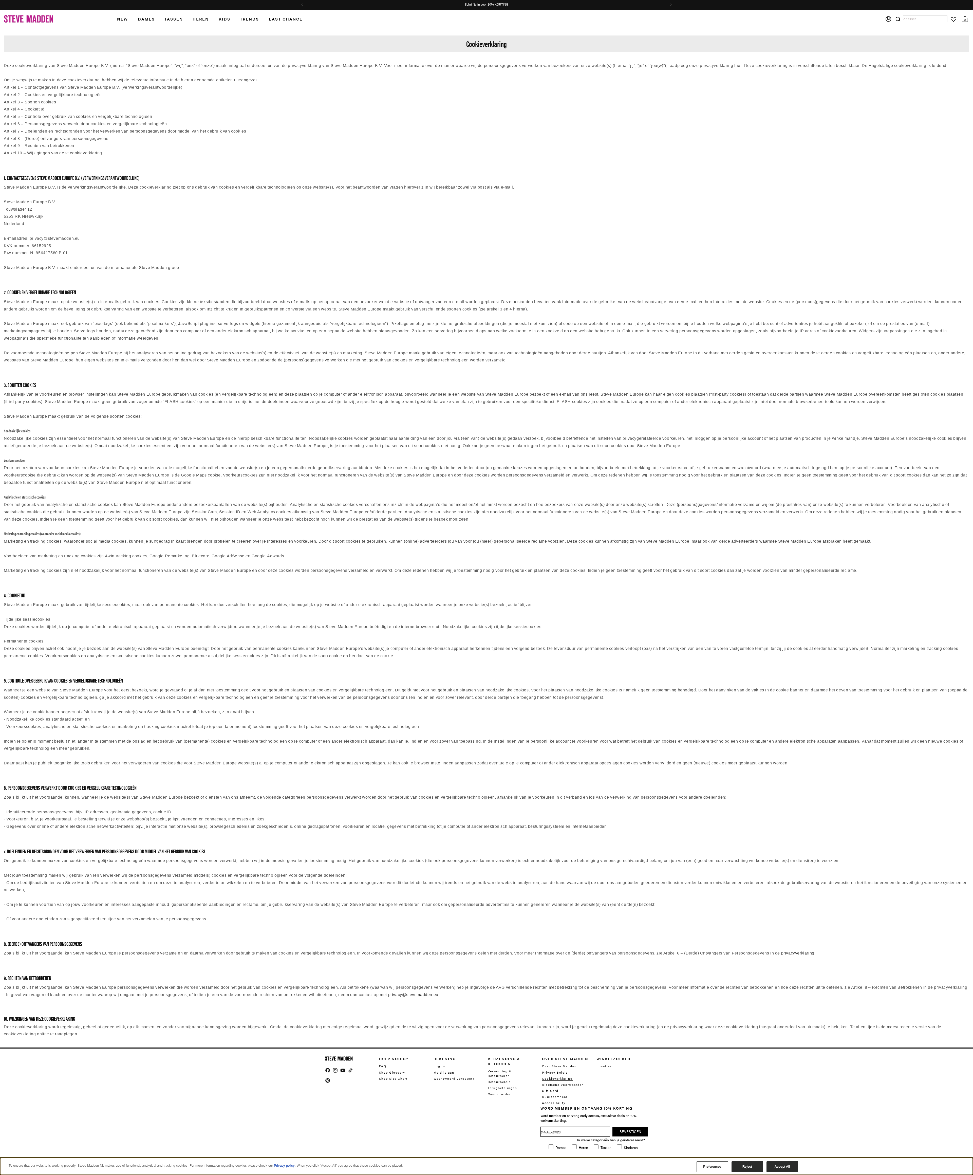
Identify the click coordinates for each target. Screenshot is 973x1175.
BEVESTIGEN (518, 616)
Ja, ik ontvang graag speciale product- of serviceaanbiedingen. (516, 601)
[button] (549, 530)
